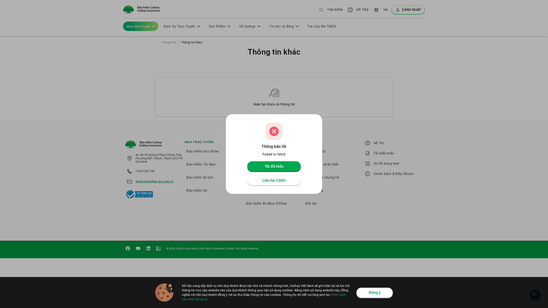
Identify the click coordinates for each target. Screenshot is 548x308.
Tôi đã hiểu (274, 166)
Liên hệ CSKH (274, 180)
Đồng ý (375, 292)
